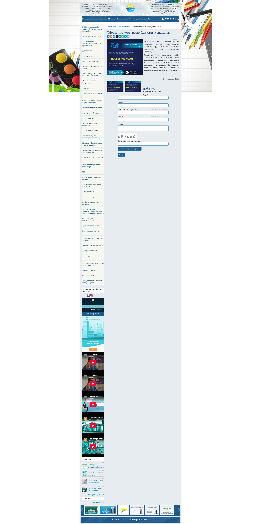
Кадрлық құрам (88, 118)
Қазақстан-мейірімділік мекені (92, 239)
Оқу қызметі (87, 275)
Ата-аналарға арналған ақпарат (91, 178)
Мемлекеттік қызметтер (118, 19)
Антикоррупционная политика (90, 257)
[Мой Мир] (114, 36)
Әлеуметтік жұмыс (90, 197)
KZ (166, 19)
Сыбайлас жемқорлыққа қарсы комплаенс (92, 101)
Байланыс (143, 19)
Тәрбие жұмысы (88, 270)
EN (171, 19)
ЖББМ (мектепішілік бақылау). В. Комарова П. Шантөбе (92, 29)
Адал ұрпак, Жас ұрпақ (92, 113)
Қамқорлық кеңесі (90, 251)
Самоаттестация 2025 (90, 61)
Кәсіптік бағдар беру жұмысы (90, 203)
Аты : (145, 95)
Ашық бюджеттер (100, 19)
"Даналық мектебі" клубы (92, 93)
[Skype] (125, 36)
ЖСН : (143, 117)
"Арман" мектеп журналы (92, 157)
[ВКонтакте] (108, 36)
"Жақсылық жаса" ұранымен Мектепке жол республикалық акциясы (92, 211)
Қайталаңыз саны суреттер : (131, 141)
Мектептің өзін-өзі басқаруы (89, 124)
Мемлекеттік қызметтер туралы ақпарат (92, 144)
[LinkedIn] (119, 36)
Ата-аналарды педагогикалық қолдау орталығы (91, 43)
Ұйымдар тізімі (93, 314)
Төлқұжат (86, 88)
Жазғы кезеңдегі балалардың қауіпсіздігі (92, 137)
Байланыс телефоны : (143, 109)
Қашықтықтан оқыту (91, 226)
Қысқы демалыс (89, 192)
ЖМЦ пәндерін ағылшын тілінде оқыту (92, 282)
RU (168, 19)
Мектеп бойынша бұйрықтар (89, 82)
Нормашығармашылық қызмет (91, 185)
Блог (150, 19)
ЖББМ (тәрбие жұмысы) (92, 36)
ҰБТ (84, 172)
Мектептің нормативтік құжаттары (91, 166)
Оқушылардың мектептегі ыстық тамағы (93, 264)
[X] (117, 36)
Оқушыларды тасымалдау (87, 219)
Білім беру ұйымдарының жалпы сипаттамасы (92, 74)
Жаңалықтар (87, 19)
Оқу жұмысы (87, 56)
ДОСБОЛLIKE (87, 51)
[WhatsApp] (122, 36)
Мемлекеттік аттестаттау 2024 (92, 67)
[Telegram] (128, 36)
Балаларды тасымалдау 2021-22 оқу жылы (92, 151)
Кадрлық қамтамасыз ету (92, 231)
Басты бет (111, 26)
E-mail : (143, 102)
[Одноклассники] (111, 36)
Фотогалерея (133, 19)
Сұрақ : (121, 124)
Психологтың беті (89, 130)
